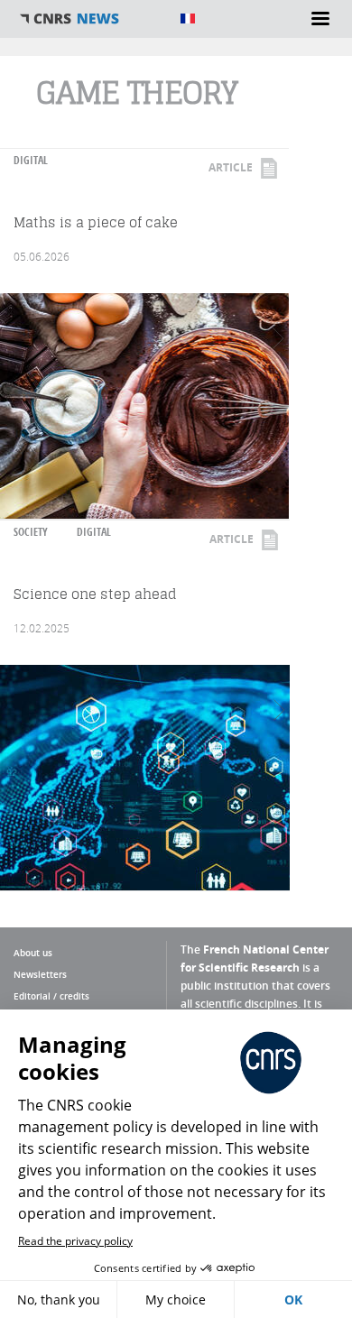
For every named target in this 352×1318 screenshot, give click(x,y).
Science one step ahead (95, 594)
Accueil (90, 19)
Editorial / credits (51, 996)
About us (33, 952)
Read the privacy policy (75, 1241)
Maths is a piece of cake (96, 222)
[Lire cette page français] (188, 18)
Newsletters (40, 974)
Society (31, 531)
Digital (31, 160)
